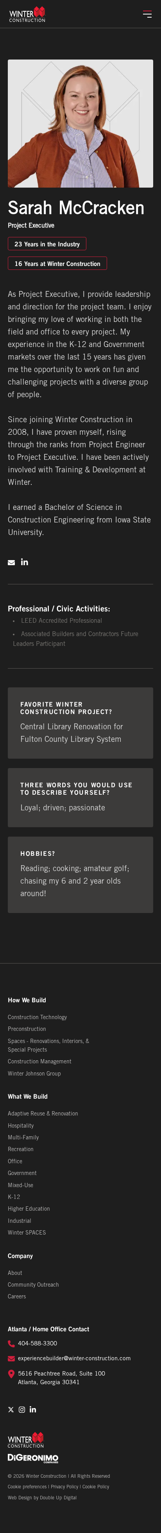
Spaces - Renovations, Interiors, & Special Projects (48, 1046)
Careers (17, 1297)
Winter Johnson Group (34, 1074)
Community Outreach (33, 1285)
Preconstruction (27, 1029)
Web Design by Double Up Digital (42, 1498)
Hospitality (21, 1126)
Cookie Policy (95, 1487)
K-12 (14, 1197)
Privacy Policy (64, 1487)
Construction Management (40, 1062)
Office (15, 1161)
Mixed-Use (20, 1185)
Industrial (19, 1221)
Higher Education (29, 1209)
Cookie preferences (27, 1487)
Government (22, 1173)
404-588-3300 (37, 1344)
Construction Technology (37, 1017)
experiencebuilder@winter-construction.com (74, 1358)
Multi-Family (23, 1138)
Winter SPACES (27, 1233)
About (15, 1273)
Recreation (21, 1149)
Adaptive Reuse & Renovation (43, 1114)
